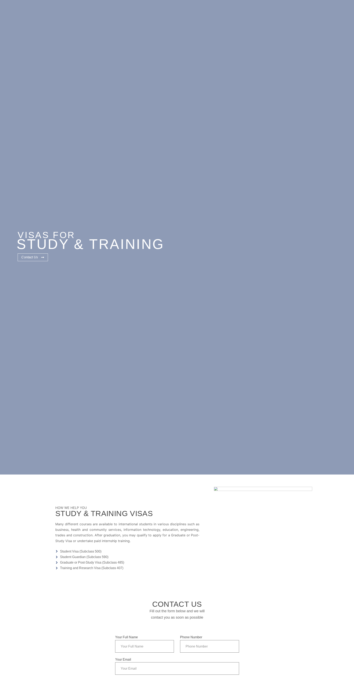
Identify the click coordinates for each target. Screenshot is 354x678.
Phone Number (191, 637)
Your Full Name (126, 637)
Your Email (123, 659)
